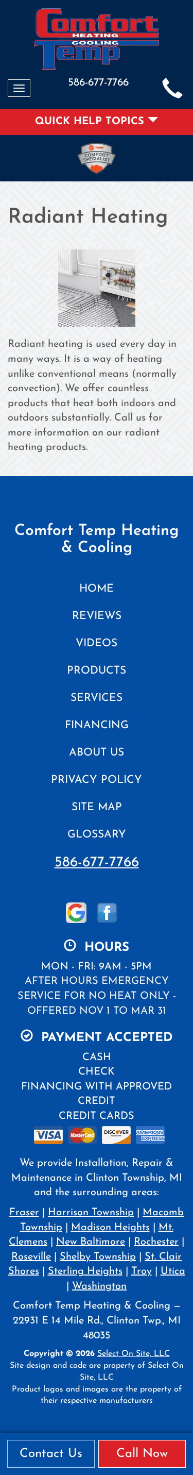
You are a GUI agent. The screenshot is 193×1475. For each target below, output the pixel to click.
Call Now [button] (142, 1454)
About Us (96, 752)
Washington (99, 1286)
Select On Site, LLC (133, 1354)
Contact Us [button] (51, 1454)
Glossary (96, 834)
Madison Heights (110, 1227)
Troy (141, 1271)
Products (96, 670)
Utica (173, 1271)
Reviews (96, 616)
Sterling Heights (85, 1271)
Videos (96, 643)
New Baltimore (90, 1242)
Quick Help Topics (91, 121)
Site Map (97, 807)
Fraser (24, 1213)
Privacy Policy (96, 780)
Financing (97, 725)
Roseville (31, 1257)
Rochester (156, 1242)
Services (96, 698)
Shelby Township (98, 1257)
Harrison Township (91, 1213)
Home (96, 588)
